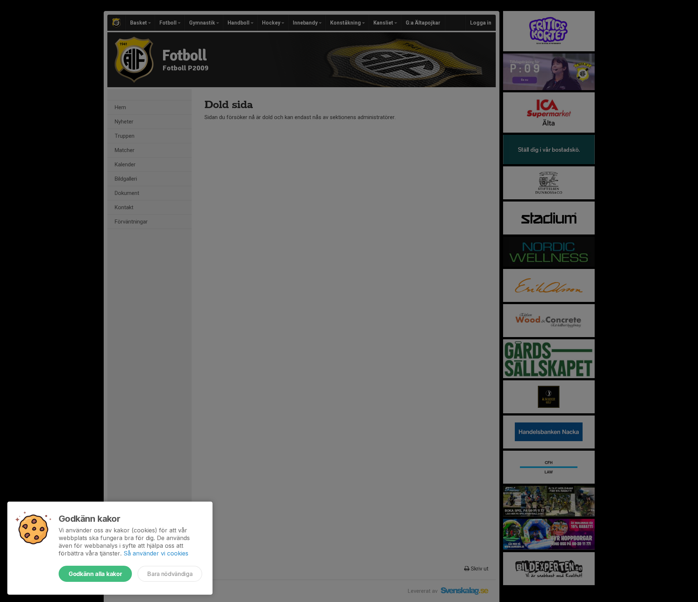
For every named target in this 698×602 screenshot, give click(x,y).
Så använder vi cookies (155, 553)
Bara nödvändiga (169, 573)
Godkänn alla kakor (95, 573)
